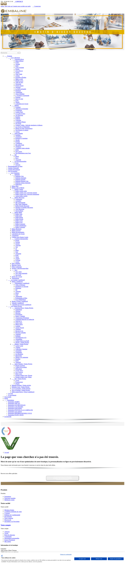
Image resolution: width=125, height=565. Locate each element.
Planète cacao (19, 80)
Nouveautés (7, 397)
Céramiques (15, 235)
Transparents (15, 278)
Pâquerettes (18, 355)
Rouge (17, 240)
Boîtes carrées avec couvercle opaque (26, 192)
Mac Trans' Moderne (21, 204)
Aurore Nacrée (19, 327)
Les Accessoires (12, 171)
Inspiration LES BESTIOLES (16, 405)
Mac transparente (20, 202)
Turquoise (18, 253)
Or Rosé (17, 260)
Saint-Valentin (17, 133)
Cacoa (17, 380)
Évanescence (19, 382)
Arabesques (18, 199)
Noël (16, 295)
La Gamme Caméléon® (16, 280)
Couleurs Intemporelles (20, 239)
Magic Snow (19, 324)
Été (14, 155)
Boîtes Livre (19, 222)
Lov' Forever (19, 372)
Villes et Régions (20, 285)
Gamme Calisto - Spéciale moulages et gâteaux (28, 125)
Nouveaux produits (9, 498)
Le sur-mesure (12, 395)
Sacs (14, 270)
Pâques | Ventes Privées (20, 344)
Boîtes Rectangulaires (18, 232)
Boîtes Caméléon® (17, 281)
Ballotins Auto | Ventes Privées (20, 387)
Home (6, 398)
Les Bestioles (19, 354)
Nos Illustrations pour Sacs (23, 153)
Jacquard (17, 87)
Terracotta (18, 84)
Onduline (18, 329)
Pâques (15, 105)
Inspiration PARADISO (15, 408)
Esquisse (17, 97)
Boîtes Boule (19, 217)
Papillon (17, 117)
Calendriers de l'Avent (21, 104)
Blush (17, 156)
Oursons (17, 164)
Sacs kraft (18, 275)
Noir (16, 252)
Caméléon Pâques (20, 122)
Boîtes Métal (17, 212)
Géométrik (18, 351)
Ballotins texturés (20, 179)
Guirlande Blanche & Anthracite (24, 319)
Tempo (17, 72)
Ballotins (16, 174)
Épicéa (17, 69)
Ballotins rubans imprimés (22, 183)
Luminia (17, 326)
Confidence (18, 143)
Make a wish (19, 79)
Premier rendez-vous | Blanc (23, 377)
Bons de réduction (9, 535)
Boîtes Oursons (16, 230)
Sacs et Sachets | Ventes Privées (21, 390)
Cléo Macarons (19, 209)
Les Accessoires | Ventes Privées (21, 388)
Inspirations (9, 400)
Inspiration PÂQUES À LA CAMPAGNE (20, 410)
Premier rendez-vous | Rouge (23, 375)
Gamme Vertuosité (13, 168)
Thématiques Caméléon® (20, 283)
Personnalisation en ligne (15, 166)
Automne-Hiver (18, 59)
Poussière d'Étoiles (20, 77)
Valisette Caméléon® (18, 303)
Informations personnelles (11, 538)
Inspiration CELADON (15, 411)
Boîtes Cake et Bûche (18, 188)
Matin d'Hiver (19, 61)
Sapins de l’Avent (17, 276)
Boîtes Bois (15, 186)
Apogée (17, 64)
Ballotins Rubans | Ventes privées (21, 385)
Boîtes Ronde (19, 219)
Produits (8, 56)
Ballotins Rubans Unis (21, 181)
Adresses (7, 531)
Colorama (18, 120)
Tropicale (18, 362)
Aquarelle (18, 160)
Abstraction (18, 296)
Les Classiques (14, 173)
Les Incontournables (19, 161)
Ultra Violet (18, 74)
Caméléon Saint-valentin (22, 148)
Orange (17, 243)
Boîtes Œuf (18, 216)
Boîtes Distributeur (20, 225)
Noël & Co (18, 321)
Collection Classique (21, 349)
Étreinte (17, 141)
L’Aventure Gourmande (22, 95)
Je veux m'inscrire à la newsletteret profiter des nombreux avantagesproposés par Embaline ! (62, 478)
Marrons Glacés (16, 265)
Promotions (7, 496)
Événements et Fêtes (21, 298)
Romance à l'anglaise (21, 138)
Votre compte (6, 525)
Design (17, 383)
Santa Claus (18, 323)
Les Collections (14, 57)
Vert (16, 247)
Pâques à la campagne (21, 357)
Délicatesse (18, 369)
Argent (17, 258)
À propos (7, 513)
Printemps (18, 288)
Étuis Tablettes (16, 263)
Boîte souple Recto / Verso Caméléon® (23, 392)
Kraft (16, 255)
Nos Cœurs (18, 151)
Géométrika (18, 339)
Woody (17, 102)
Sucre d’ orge (19, 99)
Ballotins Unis (19, 176)
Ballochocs (18, 184)
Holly (17, 66)
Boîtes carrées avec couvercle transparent (27, 194)
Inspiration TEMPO (14, 402)
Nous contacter (8, 518)
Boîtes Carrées (17, 189)
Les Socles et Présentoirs (22, 127)
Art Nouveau (19, 115)
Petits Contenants (17, 267)
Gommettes (18, 352)
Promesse (18, 90)
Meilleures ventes (9, 500)
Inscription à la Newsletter (11, 521)
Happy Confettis (20, 316)
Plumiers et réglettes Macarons (24, 207)
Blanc (17, 250)
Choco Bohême (19, 94)
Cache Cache (19, 346)
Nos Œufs (18, 123)
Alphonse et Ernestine (21, 108)
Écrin (16, 100)
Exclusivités (7, 416)
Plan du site (7, 520)
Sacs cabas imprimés (21, 273)
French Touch (19, 85)
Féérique (17, 311)
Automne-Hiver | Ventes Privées (22, 308)
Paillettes (17, 336)
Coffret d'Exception (21, 367)
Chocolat (18, 245)
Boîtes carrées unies (21, 191)
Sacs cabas (18, 271)
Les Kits (10, 393)
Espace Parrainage (9, 540)
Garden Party (19, 112)
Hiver (17, 293)
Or (16, 248)
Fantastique (18, 309)
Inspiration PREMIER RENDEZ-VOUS (20, 413)
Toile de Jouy (19, 82)
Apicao (17, 132)
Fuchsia (17, 242)
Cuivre (17, 262)
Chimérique (18, 92)
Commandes (8, 536)
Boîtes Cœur (19, 220)
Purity (17, 360)
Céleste (17, 76)
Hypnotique (18, 314)
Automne (18, 291)
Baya (16, 158)
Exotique (18, 107)
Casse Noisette (19, 67)
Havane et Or (19, 331)
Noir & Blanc (19, 211)
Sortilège (17, 135)
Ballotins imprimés (20, 178)
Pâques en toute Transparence (23, 128)
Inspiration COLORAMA (15, 406)
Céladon (17, 347)
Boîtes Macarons (18, 197)
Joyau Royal (19, 71)
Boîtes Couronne (20, 224)
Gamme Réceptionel (14, 169)
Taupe (17, 257)
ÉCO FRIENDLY (20, 299)
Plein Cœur (18, 374)
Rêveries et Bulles (20, 332)
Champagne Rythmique (22, 318)
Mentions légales (9, 510)
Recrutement (8, 516)
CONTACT (18, 1)
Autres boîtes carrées (21, 196)
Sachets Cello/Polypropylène (20, 268)
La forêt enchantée (20, 89)
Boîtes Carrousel (20, 227)
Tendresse (18, 146)
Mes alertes (7, 541)
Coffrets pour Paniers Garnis (20, 237)
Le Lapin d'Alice (20, 113)
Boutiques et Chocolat (21, 286)
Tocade (17, 140)
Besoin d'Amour (20, 365)
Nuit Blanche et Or (20, 337)
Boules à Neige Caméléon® (20, 301)
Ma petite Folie (19, 145)
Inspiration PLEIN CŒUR (16, 415)
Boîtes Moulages (16, 229)
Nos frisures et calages (21, 130)
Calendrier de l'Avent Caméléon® (21, 304)
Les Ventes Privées (15, 306)
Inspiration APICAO (14, 403)
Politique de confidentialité (66, 554)
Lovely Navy (19, 370)
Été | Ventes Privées (19, 379)
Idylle (17, 150)
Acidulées (18, 201)
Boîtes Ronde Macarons (22, 206)
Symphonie (18, 110)
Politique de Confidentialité (12, 515)
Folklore (17, 118)
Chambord (18, 136)
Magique (17, 313)
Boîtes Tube (18, 214)
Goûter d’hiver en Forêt (22, 341)
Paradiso (17, 359)
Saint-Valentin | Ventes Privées (22, 364)
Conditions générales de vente (13, 511)
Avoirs (6, 533)
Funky (17, 62)
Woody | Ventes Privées (22, 342)
